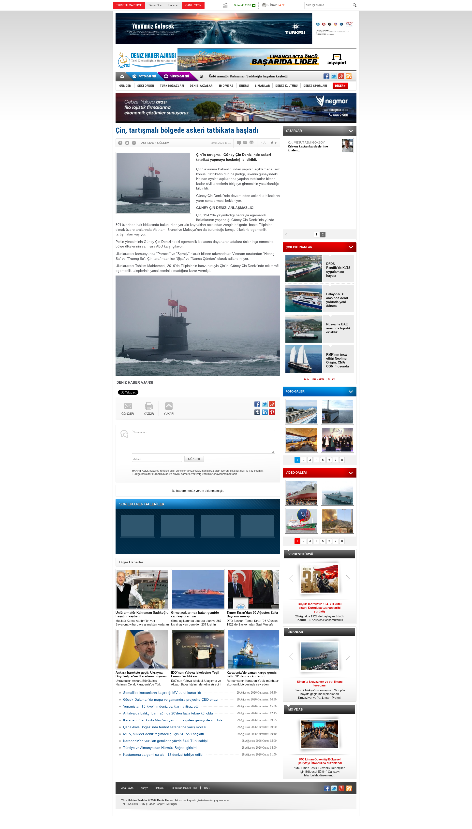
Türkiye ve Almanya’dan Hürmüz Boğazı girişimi (160, 748)
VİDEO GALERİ (296, 472)
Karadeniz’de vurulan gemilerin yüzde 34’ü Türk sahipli (165, 741)
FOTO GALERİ (295, 391)
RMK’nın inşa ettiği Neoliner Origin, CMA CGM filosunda (337, 360)
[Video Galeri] (177, 76)
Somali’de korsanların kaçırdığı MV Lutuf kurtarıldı (162, 693)
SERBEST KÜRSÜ (300, 554)
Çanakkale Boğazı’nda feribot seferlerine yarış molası (164, 727)
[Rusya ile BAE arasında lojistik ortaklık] (304, 329)
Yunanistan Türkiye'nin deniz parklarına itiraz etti (160, 706)
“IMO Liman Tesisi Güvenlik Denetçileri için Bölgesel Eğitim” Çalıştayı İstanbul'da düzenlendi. (319, 767)
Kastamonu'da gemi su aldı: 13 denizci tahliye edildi (163, 754)
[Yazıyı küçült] (263, 143)
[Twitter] (127, 143)
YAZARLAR (294, 130)
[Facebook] (120, 143)
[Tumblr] (257, 412)
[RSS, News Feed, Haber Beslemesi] (349, 76)
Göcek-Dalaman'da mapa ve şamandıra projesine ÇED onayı (170, 699)
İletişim (159, 787)
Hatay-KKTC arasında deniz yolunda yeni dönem (337, 300)
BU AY (331, 379)
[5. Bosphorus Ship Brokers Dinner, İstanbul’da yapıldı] (337, 439)
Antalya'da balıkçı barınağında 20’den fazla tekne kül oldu (168, 713)
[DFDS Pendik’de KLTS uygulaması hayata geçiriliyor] (304, 269)
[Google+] (134, 143)
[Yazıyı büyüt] (274, 143)
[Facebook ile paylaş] (326, 76)
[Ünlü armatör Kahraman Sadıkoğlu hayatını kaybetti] (142, 589)
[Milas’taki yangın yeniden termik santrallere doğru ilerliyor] (337, 521)
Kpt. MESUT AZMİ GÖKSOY (308, 146)
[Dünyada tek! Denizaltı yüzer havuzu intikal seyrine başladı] (337, 411)
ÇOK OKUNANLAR (299, 247)
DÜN (306, 379)
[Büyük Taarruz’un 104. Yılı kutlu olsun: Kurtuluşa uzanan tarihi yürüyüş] (319, 579)
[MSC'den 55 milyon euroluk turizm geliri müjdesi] (301, 439)
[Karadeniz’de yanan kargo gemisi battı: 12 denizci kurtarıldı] (253, 649)
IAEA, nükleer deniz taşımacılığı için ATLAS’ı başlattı (163, 734)
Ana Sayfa (127, 787)
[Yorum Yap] (239, 143)
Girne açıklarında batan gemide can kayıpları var (246, 76)
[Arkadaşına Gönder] (245, 143)
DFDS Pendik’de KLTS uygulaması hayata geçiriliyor (338, 270)
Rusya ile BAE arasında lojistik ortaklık (338, 328)
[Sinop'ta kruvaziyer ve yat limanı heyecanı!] (319, 656)
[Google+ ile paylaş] (341, 76)
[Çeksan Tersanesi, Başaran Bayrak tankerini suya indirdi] (301, 493)
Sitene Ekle (155, 5)
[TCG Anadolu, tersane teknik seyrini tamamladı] (337, 493)
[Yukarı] (169, 408)
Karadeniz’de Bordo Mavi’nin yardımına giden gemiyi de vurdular (173, 720)
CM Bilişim (170, 803)
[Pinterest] (272, 412)
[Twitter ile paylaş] (334, 76)
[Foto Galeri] (145, 76)
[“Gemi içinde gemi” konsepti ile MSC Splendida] (301, 411)
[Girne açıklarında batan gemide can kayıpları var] (198, 589)
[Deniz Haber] (146, 71)
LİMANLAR (295, 632)
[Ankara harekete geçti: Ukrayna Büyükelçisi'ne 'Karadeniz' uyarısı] (142, 649)
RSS (206, 787)
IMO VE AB (295, 709)
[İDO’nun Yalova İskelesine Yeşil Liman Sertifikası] (198, 649)
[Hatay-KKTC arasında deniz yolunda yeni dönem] (304, 299)
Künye (144, 787)
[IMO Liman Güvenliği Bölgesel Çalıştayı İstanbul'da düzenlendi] (319, 734)
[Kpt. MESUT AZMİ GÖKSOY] (347, 145)
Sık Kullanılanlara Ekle (184, 787)
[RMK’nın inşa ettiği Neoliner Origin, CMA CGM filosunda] (304, 359)
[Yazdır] (252, 143)
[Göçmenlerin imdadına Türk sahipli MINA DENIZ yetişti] (301, 521)
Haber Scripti (155, 803)
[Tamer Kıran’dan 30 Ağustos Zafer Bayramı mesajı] (253, 589)
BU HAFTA (318, 379)
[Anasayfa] (122, 76)
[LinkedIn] (265, 412)
